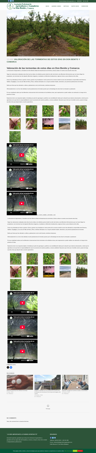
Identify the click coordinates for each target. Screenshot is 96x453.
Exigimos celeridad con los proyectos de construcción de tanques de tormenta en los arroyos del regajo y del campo (47, 392)
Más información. (69, 451)
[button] (15, 111)
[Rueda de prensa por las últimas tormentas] (20, 382)
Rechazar (80, 450)
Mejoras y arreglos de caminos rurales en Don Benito (74, 390)
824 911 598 (85, 1)
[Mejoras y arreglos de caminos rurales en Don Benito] (75, 382)
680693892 (79, 1)
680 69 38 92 (58, 440)
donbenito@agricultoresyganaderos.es (67, 1)
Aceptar (75, 450)
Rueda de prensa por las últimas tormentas (17, 390)
